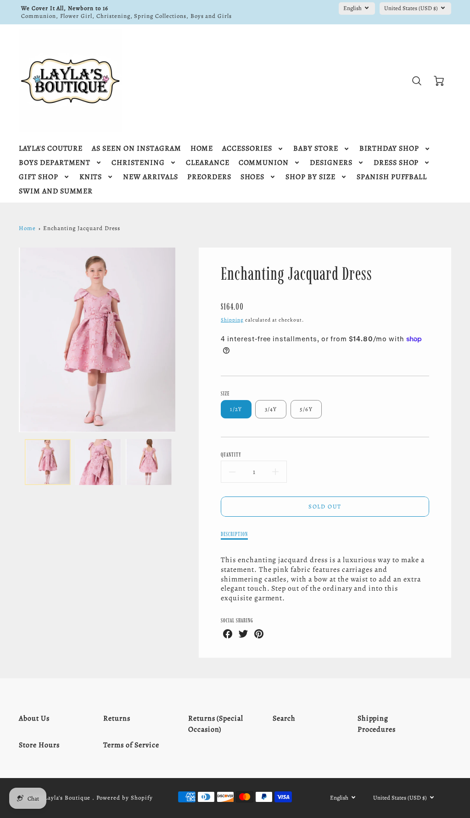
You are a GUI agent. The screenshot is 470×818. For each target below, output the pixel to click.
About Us (34, 718)
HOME (201, 148)
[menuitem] (50, 148)
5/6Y (306, 409)
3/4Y (271, 409)
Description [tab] (234, 533)
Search (284, 718)
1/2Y (236, 409)
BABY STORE (315, 148)
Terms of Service (131, 745)
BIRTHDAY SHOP (389, 148)
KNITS (90, 177)
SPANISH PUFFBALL (392, 177)
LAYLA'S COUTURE (51, 148)
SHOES (253, 177)
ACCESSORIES (247, 148)
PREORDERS (209, 177)
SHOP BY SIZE (310, 177)
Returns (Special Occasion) (215, 723)
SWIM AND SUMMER (56, 191)
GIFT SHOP (38, 177)
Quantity (231, 454)
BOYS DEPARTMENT (54, 163)
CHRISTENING (138, 163)
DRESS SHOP (396, 163)
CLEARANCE (207, 163)
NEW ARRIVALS (150, 177)
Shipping (232, 319)
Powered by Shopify (124, 797)
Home (27, 228)
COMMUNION (264, 163)
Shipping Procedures (377, 723)
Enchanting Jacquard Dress (81, 228)
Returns (116, 718)
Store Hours (39, 745)
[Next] (182, 340)
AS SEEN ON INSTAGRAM (136, 148)
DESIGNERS (331, 163)
